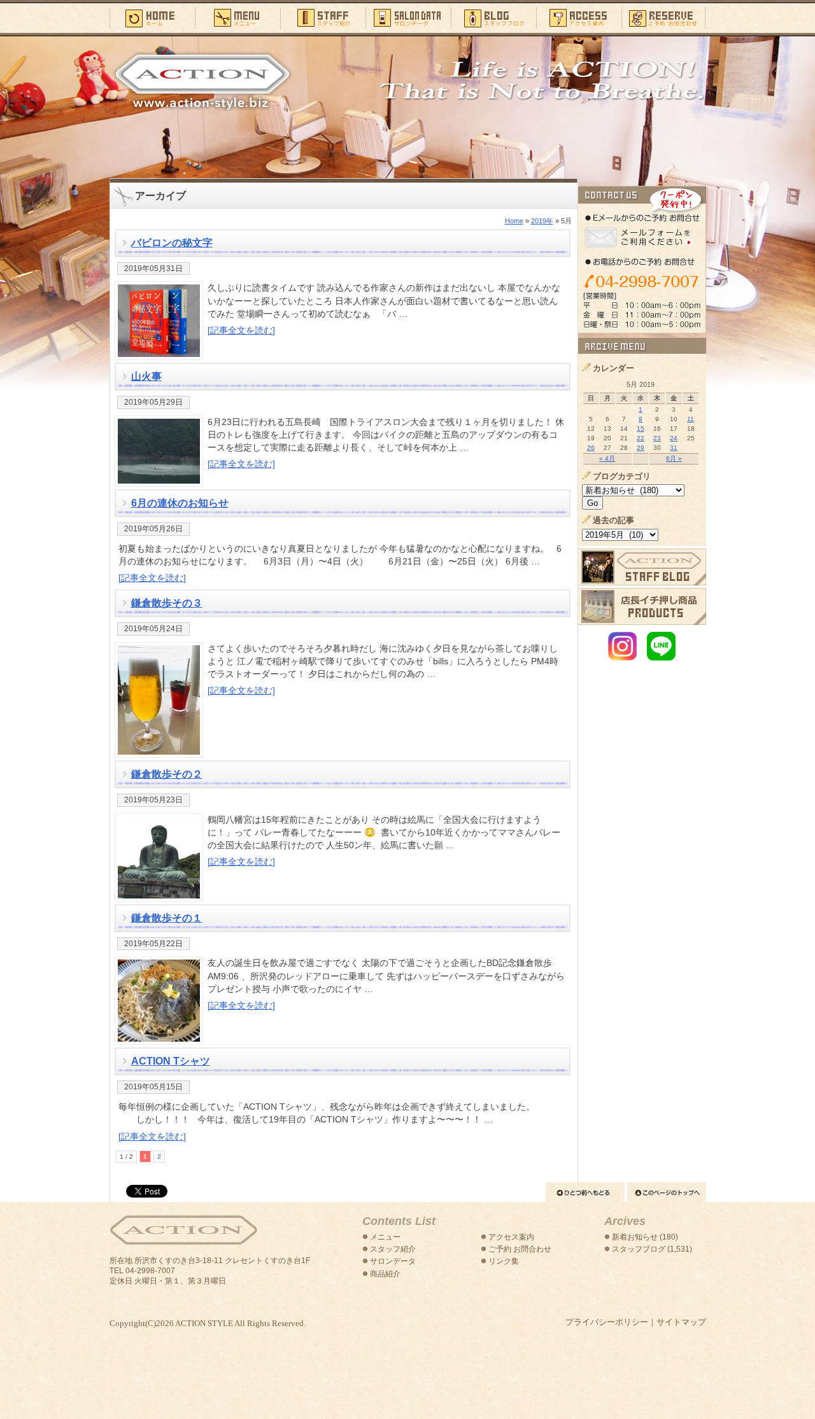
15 (640, 428)
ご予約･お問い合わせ (663, 17)
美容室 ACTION (183, 1230)
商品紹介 (385, 1273)
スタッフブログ (493, 17)
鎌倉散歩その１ (166, 917)
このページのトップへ (666, 1192)
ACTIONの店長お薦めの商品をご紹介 (642, 606)
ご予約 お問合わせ (519, 1249)
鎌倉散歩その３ (166, 603)
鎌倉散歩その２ (166, 774)
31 (673, 447)
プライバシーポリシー (606, 1322)
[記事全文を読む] (241, 330)
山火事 (146, 376)
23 (657, 438)
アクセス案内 (578, 17)
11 (690, 419)
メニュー (237, 17)
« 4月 (607, 458)
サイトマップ (681, 1322)
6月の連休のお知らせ (180, 503)
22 (640, 438)
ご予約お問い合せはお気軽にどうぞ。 (642, 259)
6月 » (674, 458)
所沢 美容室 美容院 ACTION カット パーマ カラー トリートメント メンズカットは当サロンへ (202, 81)
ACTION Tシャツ (170, 1061)
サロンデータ (408, 17)
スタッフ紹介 (322, 17)
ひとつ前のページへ (585, 1192)
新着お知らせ (635, 1237)
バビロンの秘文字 (172, 242)
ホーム (152, 17)
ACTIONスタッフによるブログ (642, 567)
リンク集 (503, 1261)
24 (673, 438)
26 (591, 447)
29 (640, 447)
